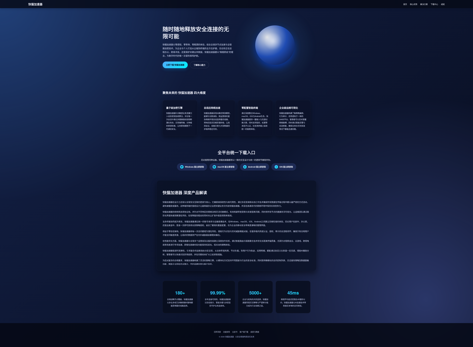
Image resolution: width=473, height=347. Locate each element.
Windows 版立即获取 (192, 166)
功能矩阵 (226, 331)
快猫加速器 (229, 336)
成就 (443, 4)
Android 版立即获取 (255, 166)
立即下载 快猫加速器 (175, 64)
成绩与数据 (254, 331)
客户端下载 (244, 331)
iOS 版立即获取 (284, 166)
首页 (405, 4)
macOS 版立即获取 (224, 166)
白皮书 (234, 331)
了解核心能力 (199, 65)
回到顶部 (217, 331)
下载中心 (434, 4)
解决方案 (424, 4)
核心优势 (413, 4)
